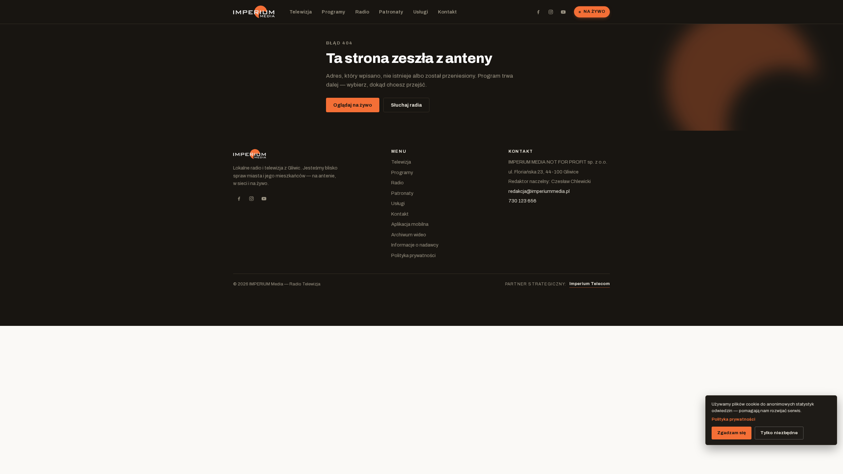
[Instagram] (550, 11)
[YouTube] (563, 11)
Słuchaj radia (406, 105)
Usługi (420, 11)
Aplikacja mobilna (409, 224)
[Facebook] (538, 11)
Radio (362, 11)
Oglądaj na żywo (352, 105)
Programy (333, 11)
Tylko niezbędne (779, 432)
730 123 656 (522, 200)
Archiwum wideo (408, 234)
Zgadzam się (731, 432)
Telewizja (300, 11)
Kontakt (447, 11)
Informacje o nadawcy (414, 245)
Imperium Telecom (589, 283)
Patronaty (391, 11)
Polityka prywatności (413, 255)
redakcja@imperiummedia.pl (539, 191)
